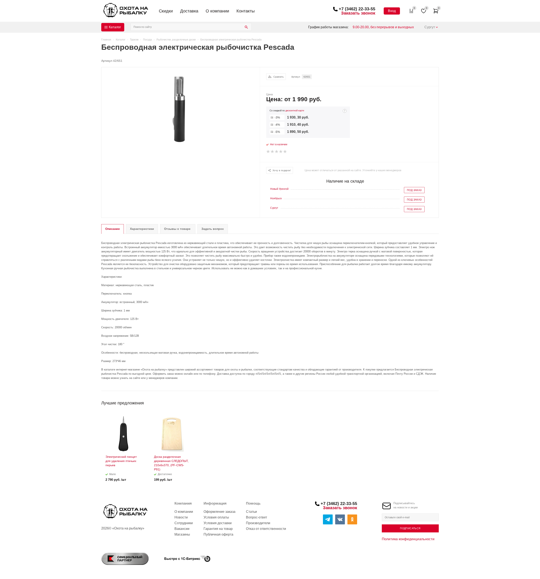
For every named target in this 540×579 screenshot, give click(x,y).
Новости (181, 517)
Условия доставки (218, 523)
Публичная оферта (218, 534)
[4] (281, 151)
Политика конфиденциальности (408, 539)
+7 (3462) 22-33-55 (357, 9)
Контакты (245, 11)
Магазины (182, 534)
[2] (272, 151)
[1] (268, 151)
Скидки (166, 11)
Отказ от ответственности (266, 529)
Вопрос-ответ (256, 517)
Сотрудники (183, 523)
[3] (277, 151)
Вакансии (181, 529)
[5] (285, 151)
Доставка (189, 11)
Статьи (251, 511)
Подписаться (410, 528)
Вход (392, 11)
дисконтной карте (294, 110)
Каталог (115, 27)
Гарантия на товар (218, 529)
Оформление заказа (219, 511)
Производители (258, 523)
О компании (217, 11)
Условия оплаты (216, 517)
